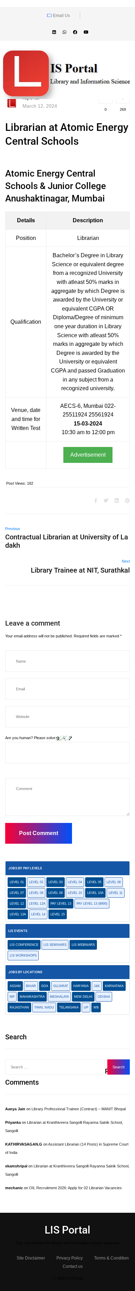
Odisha (104, 996)
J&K (97, 986)
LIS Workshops (23, 955)
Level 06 (114, 882)
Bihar (31, 986)
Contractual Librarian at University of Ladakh (66, 541)
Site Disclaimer (31, 1258)
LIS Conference (24, 945)
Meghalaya (59, 996)
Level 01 (17, 882)
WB (96, 1007)
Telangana (69, 1007)
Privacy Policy (69, 1258)
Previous (12, 529)
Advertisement (88, 455)
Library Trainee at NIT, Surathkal (80, 570)
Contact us (73, 1266)
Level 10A (95, 893)
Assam (15, 986)
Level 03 (55, 882)
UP (86, 1007)
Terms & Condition (111, 1258)
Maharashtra (32, 996)
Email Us (61, 15)
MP (12, 996)
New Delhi (83, 996)
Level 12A (37, 903)
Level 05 (94, 882)
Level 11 (116, 893)
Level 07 (17, 893)
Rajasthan (19, 1007)
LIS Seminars (55, 945)
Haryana (81, 986)
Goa (44, 986)
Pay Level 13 (61, 903)
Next (126, 561)
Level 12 (17, 903)
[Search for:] (55, 1067)
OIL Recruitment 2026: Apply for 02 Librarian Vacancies (75, 1188)
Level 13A (18, 914)
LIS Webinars (83, 945)
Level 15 (58, 914)
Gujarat (60, 986)
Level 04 (75, 882)
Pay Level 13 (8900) (91, 903)
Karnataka (114, 986)
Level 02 (36, 882)
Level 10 (75, 893)
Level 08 (36, 893)
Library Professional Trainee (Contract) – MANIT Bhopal (79, 1109)
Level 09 (55, 893)
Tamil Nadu (44, 1007)
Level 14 (38, 914)
